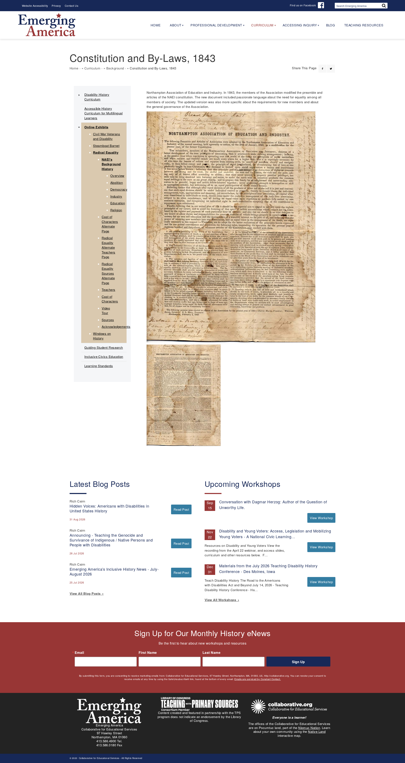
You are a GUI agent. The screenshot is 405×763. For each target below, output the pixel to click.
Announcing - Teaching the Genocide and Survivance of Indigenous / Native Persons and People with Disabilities (111, 539)
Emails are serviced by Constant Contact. (257, 679)
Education (117, 203)
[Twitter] (331, 66)
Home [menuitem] (156, 25)
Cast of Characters (110, 299)
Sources (108, 320)
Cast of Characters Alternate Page (110, 224)
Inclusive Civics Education (103, 356)
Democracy (118, 189)
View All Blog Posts (86, 593)
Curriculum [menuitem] (260, 26)
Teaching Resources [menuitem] (363, 25)
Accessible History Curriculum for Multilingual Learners (103, 113)
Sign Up (298, 661)
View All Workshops (221, 599)
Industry (116, 196)
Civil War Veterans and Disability (106, 136)
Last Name (211, 652)
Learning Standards (98, 366)
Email (79, 652)
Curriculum (92, 68)
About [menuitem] (173, 26)
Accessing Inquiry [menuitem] (297, 26)
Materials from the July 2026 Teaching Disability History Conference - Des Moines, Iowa (268, 568)
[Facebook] (323, 66)
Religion (116, 210)
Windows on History (102, 336)
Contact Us (71, 5)
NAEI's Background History (111, 164)
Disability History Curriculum (96, 97)
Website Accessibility (35, 5)
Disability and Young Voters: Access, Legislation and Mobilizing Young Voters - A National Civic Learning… (275, 533)
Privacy (56, 5)
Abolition (116, 182)
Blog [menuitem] (330, 25)
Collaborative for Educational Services (98, 758)
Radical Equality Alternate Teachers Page (108, 247)
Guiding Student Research (103, 347)
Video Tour (106, 310)
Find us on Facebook (303, 5)
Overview (117, 175)
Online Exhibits (96, 127)
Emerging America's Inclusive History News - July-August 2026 (114, 571)
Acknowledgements (116, 326)
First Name (148, 652)
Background (115, 68)
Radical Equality (105, 152)
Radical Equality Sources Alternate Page (108, 273)
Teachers (108, 289)
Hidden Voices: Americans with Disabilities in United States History (109, 508)
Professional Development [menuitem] (214, 26)
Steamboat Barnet (106, 145)
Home (74, 68)
